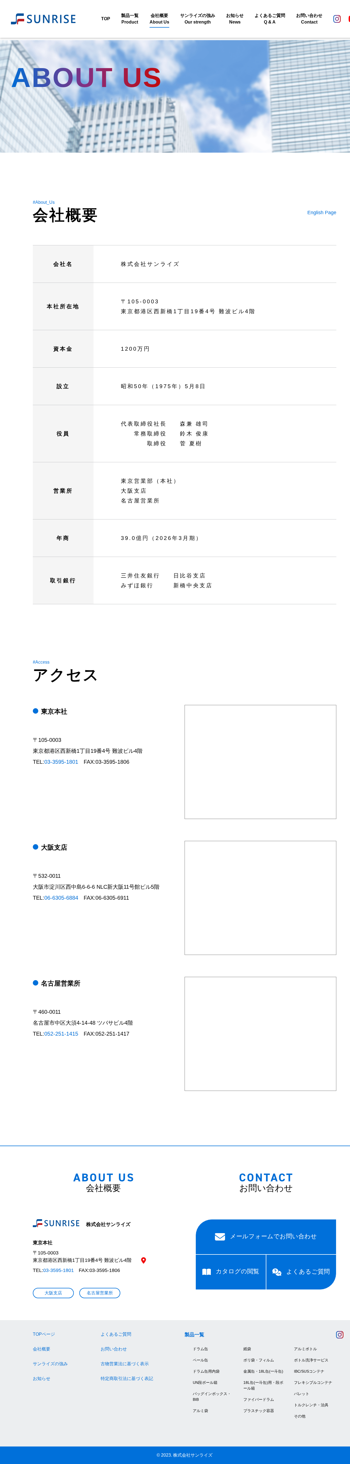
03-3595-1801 (61, 762)
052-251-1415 (61, 1034)
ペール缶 (200, 1360)
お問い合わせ (114, 1349)
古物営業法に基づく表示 (125, 1363)
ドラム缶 (200, 1349)
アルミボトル (305, 1349)
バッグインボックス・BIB (212, 1397)
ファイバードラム (258, 1399)
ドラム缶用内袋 (206, 1371)
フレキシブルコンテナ (313, 1382)
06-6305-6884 (61, 898)
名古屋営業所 (100, 1293)
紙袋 (247, 1349)
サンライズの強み (50, 1363)
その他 (299, 1416)
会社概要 (41, 1349)
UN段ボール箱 (205, 1382)
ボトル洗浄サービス (311, 1360)
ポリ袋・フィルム (258, 1360)
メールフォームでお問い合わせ (273, 1236)
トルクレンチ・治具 (311, 1405)
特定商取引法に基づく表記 (127, 1378)
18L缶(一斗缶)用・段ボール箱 (263, 1385)
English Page (321, 212)
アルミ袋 (200, 1410)
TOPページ (44, 1334)
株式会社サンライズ (107, 1224)
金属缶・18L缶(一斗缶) (263, 1371)
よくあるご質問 (308, 1271)
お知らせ (41, 1378)
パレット (301, 1394)
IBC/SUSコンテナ (309, 1371)
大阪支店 (53, 1293)
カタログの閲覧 (237, 1271)
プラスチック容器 (258, 1410)
